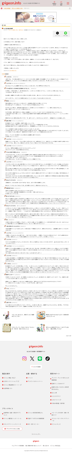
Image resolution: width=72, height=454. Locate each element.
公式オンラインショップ (10, 381)
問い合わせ (46, 445)
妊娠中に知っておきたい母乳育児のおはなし (60, 388)
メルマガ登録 (36, 367)
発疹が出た (21, 30)
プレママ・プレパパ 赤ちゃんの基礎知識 (60, 379)
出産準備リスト (8, 388)
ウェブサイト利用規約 (18, 445)
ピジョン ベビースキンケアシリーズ (60, 419)
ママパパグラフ (56, 396)
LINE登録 (61, 4)
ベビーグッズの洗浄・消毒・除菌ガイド (60, 414)
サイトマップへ (36, 434)
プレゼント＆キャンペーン (35, 381)
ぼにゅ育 (54, 393)
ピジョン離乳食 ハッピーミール (12, 418)
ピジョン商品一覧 (9, 378)
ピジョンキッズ (56, 424)
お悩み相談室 (7, 8)
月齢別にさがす (54, 4)
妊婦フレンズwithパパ (58, 383)
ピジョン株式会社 (55, 445)
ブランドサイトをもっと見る (13, 428)
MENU (69, 8)
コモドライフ (55, 400)
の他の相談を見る (12, 70)
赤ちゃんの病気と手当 (17, 8)
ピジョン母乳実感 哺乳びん (35, 413)
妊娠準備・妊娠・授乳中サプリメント (12, 414)
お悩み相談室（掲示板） (58, 403)
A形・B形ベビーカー (33, 424)
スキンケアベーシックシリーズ (12, 424)
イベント (30, 378)
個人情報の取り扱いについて (33, 445)
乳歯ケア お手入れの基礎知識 (36, 418)
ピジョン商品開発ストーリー (12, 385)
